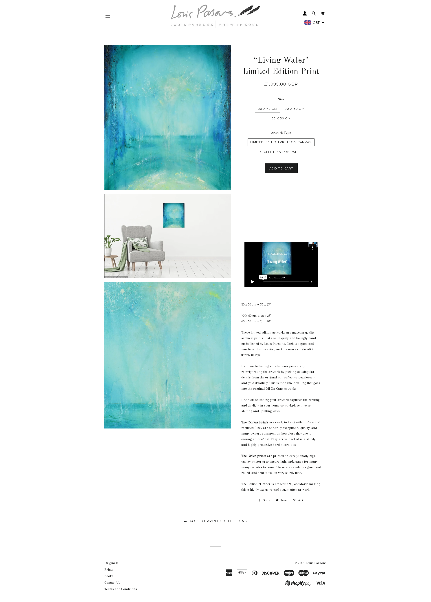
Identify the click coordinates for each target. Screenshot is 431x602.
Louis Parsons (316, 563)
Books (108, 576)
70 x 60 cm (294, 108)
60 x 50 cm (281, 118)
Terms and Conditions (120, 589)
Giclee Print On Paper (281, 152)
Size (281, 99)
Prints (108, 569)
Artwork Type (281, 133)
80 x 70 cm (267, 108)
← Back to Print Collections (215, 521)
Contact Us (112, 582)
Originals (111, 563)
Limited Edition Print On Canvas (281, 142)
